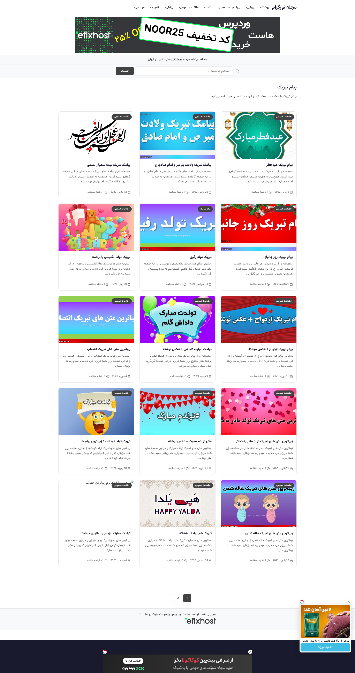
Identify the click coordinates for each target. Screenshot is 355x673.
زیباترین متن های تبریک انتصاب (108, 349)
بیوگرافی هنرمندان (229, 7)
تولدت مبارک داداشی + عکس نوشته (187, 349)
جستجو (124, 71)
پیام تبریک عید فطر (279, 165)
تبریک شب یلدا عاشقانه (195, 533)
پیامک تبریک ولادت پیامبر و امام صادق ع (183, 165)
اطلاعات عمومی (189, 7)
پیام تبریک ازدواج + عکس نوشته (270, 349)
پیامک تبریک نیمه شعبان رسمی (108, 165)
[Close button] (349, 602)
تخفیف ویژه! (325, 647)
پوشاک (265, 7)
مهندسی (140, 7)
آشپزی (155, 7)
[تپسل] (105, 652)
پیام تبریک (205, 209)
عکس (208, 7)
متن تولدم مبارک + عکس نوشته (190, 441)
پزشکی (169, 7)
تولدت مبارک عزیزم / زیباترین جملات (105, 533)
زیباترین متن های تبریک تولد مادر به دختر (264, 441)
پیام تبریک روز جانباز (279, 257)
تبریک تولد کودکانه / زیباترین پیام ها (105, 441)
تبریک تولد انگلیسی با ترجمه (111, 257)
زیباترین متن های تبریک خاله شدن (269, 533)
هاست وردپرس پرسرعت (174, 614)
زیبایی (250, 7)
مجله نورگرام (284, 7)
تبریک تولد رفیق (201, 257)
